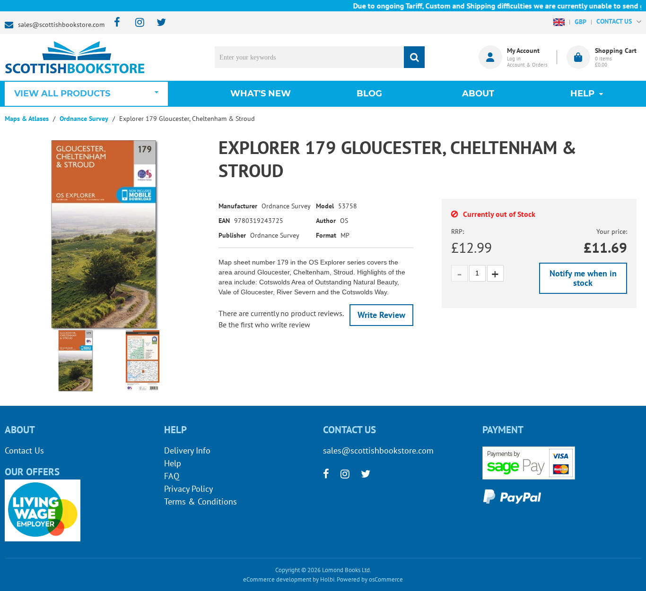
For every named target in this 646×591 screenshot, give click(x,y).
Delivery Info (187, 450)
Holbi (327, 579)
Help (172, 463)
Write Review (381, 314)
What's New (260, 93)
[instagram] (135, 23)
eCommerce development (277, 579)
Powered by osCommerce (370, 579)
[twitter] (157, 23)
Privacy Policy (188, 488)
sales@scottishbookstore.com (61, 24)
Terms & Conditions (200, 501)
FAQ (171, 476)
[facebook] (114, 23)
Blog (369, 93)
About (478, 93)
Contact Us (24, 450)
